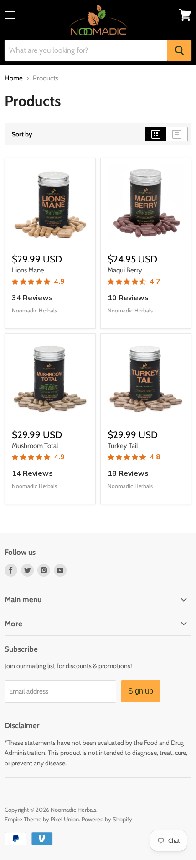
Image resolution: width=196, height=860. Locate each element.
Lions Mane (28, 270)
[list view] (177, 134)
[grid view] (155, 134)
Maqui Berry (125, 270)
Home (14, 78)
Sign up (140, 691)
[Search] (179, 50)
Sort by (22, 134)
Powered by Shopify (107, 819)
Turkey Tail (123, 446)
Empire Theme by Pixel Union (42, 819)
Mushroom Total (35, 446)
